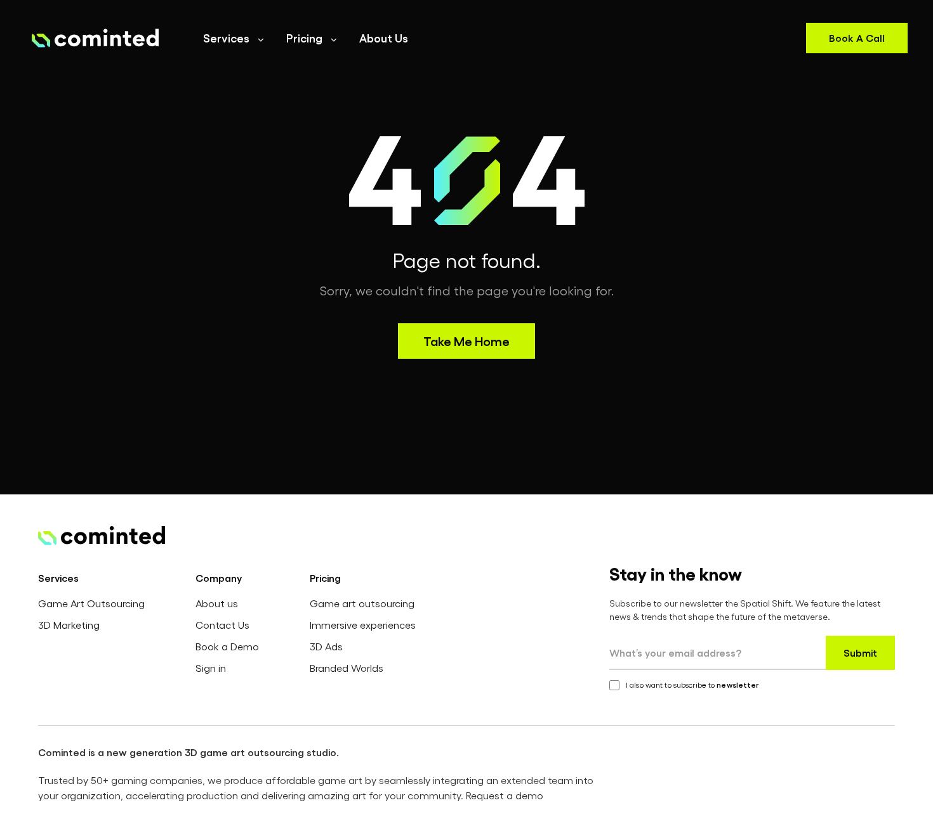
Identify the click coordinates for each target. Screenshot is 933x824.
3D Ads (326, 646)
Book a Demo (227, 646)
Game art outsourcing (362, 603)
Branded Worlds (346, 668)
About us (216, 603)
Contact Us (222, 625)
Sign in (210, 668)
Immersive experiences (363, 625)
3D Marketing (69, 625)
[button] (234, 38)
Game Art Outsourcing (91, 603)
